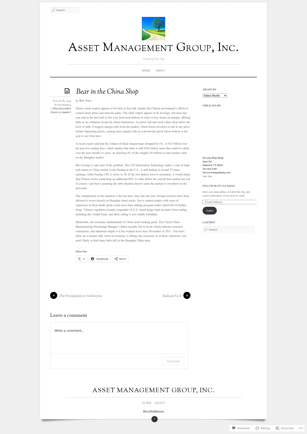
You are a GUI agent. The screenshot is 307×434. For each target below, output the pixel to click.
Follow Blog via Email (219, 186)
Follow (209, 210)
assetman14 (64, 105)
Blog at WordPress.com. (153, 411)
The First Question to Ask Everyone (80, 296)
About (160, 70)
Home (146, 70)
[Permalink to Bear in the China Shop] (68, 90)
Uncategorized (62, 109)
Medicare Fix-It (171, 296)
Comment (173, 361)
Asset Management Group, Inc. (153, 48)
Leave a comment (61, 112)
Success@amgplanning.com (216, 172)
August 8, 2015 (62, 101)
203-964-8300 (210, 168)
